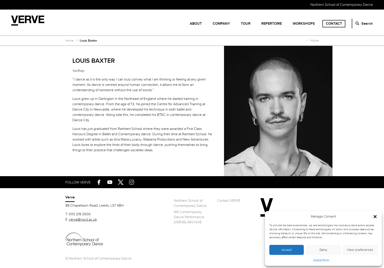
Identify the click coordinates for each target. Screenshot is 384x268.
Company (221, 24)
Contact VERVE (228, 201)
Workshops (304, 24)
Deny (323, 250)
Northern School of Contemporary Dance (341, 5)
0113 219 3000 (80, 214)
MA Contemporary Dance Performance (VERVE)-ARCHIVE (189, 217)
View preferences (360, 250)
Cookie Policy (321, 259)
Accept (287, 250)
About (196, 24)
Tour (245, 24)
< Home (312, 40)
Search (367, 24)
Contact (334, 24)
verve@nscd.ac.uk (83, 220)
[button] (375, 216)
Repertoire (271, 24)
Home (69, 40)
